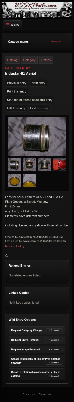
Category (29, 60)
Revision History (15, 246)
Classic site (45, 394)
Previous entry (17, 83)
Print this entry (16, 91)
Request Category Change (26, 330)
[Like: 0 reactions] (6, 255)
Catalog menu (18, 41)
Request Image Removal (25, 349)
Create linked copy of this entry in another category (35, 360)
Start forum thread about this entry (30, 99)
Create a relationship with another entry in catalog (35, 374)
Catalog (12, 60)
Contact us (29, 394)
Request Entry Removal (25, 340)
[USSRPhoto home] (37, 10)
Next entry (38, 83)
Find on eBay (39, 108)
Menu (15, 24)
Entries (46, 60)
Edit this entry (16, 108)
